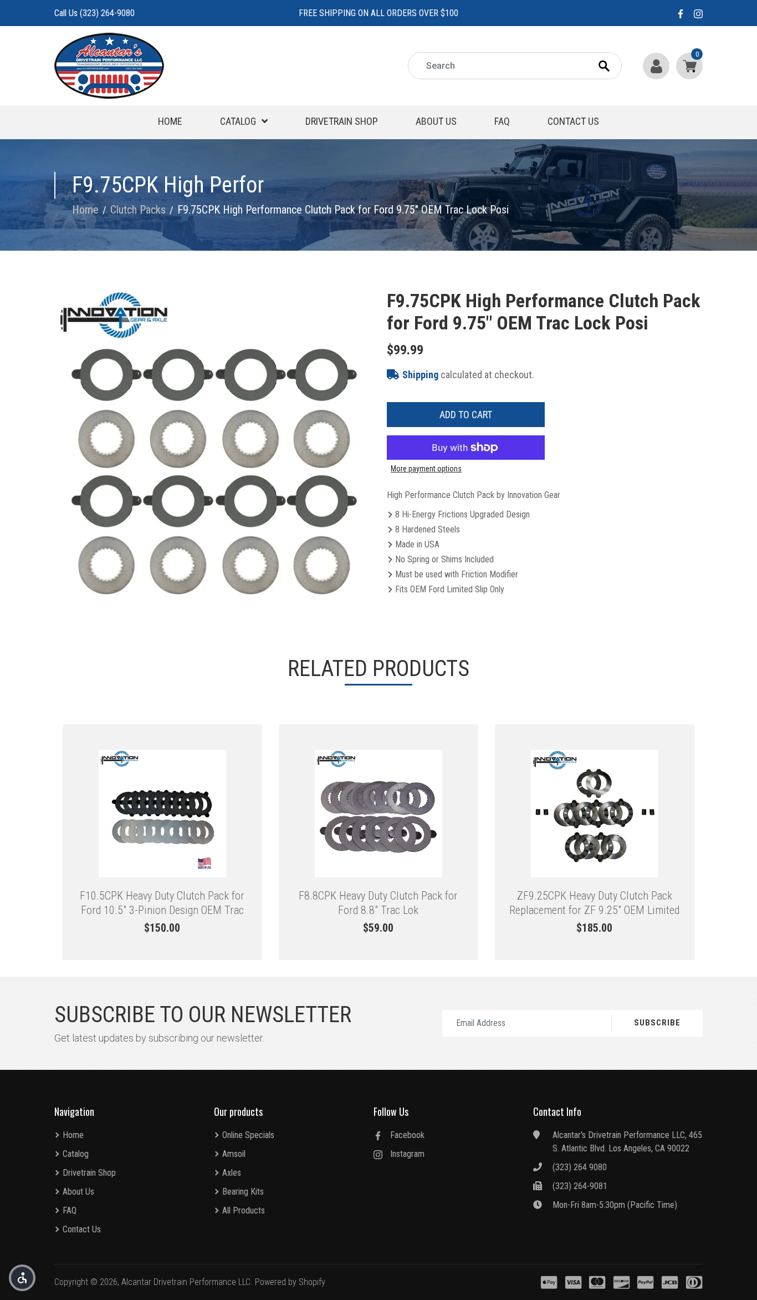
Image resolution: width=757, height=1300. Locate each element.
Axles (231, 1172)
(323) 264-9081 (580, 1186)
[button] (22, 1278)
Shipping (420, 374)
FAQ (502, 121)
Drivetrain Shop (341, 121)
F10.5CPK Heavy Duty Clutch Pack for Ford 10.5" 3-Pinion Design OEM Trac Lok (162, 903)
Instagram (407, 1154)
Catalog (238, 121)
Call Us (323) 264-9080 (94, 13)
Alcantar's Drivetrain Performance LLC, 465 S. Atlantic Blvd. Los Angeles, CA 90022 (627, 1142)
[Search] (614, 66)
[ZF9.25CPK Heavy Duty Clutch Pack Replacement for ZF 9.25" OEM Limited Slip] (594, 813)
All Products (243, 1210)
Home (170, 121)
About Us (436, 121)
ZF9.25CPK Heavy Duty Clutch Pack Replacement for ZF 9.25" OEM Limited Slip (594, 903)
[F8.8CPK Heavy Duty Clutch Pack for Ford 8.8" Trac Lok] (378, 813)
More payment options (426, 468)
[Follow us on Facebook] (680, 13)
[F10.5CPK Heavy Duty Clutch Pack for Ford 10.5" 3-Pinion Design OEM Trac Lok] (162, 813)
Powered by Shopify (290, 1282)
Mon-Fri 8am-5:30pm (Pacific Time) (615, 1205)
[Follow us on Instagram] (698, 13)
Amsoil (233, 1154)
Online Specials (248, 1135)
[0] (687, 65)
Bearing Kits (243, 1191)
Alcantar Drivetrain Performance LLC (185, 1282)
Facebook (407, 1135)
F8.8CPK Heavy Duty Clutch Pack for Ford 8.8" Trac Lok (378, 903)
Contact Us (573, 121)
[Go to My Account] (657, 65)
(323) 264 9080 (580, 1167)
